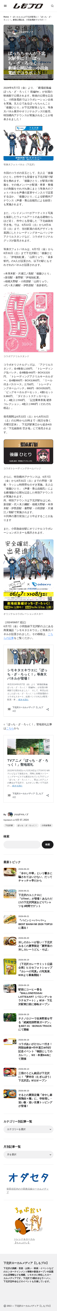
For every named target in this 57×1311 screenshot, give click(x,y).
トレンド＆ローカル (24, 1239)
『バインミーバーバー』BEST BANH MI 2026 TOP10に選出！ (35, 924)
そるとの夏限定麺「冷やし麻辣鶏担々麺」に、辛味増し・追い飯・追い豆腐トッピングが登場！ (35, 1100)
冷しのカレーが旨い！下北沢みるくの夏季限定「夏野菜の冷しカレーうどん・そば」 (35, 946)
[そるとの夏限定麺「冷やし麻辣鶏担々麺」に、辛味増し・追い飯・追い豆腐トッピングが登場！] (10, 1096)
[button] (5, 6)
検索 (6, 836)
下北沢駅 (9, 825)
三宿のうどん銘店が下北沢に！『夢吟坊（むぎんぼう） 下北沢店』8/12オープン (35, 1077)
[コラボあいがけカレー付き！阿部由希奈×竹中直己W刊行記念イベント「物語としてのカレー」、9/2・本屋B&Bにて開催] (10, 1045)
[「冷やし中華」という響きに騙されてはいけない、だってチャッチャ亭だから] (10, 874)
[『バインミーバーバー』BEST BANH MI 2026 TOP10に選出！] (10, 921)
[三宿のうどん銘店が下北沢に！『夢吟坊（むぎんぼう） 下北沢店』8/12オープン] (10, 1074)
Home (6, 17)
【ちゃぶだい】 (22, 1242)
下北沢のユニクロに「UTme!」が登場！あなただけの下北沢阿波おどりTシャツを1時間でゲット (35, 901)
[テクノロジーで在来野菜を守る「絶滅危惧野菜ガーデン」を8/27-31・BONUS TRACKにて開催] (10, 1019)
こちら (10, 728)
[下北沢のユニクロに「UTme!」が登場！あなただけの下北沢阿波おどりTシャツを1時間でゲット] (10, 896)
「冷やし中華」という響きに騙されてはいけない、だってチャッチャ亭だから (35, 877)
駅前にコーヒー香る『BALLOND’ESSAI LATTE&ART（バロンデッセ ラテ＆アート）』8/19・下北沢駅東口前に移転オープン (35, 997)
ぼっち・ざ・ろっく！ (27, 825)
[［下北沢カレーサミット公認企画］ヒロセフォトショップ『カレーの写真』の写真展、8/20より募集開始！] (10, 967)
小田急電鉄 (46, 825)
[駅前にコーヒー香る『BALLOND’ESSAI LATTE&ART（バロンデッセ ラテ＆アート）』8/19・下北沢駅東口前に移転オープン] (10, 990)
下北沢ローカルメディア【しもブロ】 (26, 1263)
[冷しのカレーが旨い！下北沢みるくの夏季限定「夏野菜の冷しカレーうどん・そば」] (10, 943)
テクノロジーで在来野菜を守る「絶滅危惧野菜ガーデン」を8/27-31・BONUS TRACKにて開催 (35, 1024)
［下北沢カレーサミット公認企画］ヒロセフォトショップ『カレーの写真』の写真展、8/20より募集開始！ (35, 970)
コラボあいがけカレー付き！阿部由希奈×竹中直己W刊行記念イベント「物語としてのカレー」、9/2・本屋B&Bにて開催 (35, 1051)
